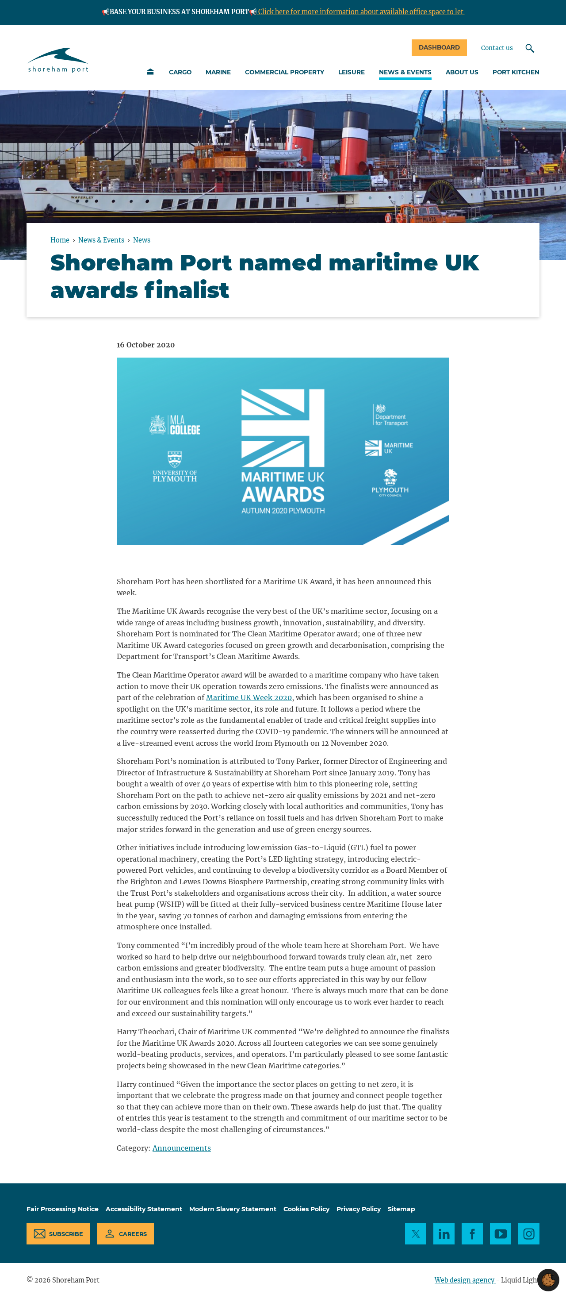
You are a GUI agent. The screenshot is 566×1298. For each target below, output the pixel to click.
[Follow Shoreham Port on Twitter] (415, 1233)
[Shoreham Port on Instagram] (528, 1233)
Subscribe (66, 1234)
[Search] (529, 48)
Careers (133, 1234)
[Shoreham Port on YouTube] (500, 1233)
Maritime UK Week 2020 (249, 697)
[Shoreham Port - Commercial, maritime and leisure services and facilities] (58, 60)
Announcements (182, 1148)
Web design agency (465, 1280)
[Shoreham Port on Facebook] (472, 1233)
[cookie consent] (548, 1280)
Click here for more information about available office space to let (361, 12)
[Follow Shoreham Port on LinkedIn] (444, 1233)
